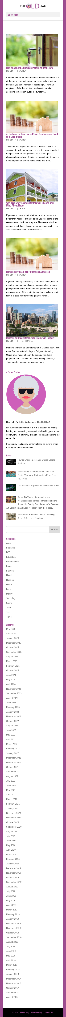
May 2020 (10, 845)
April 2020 (11, 850)
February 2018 (13, 969)
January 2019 (12, 919)
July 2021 (10, 781)
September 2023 (13, 693)
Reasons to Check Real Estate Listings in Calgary (30, 338)
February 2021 (13, 804)
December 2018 (13, 923)
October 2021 (12, 767)
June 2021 (11, 785)
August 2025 (12, 656)
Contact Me (48, 1012)
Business (10, 548)
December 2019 (13, 868)
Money (22, 71)
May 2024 (10, 679)
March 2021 (11, 799)
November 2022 (13, 716)
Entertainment (12, 561)
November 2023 (13, 689)
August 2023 (12, 698)
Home (9, 584)
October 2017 (12, 988)
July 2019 (10, 891)
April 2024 (11, 684)
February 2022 (13, 748)
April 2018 (11, 960)
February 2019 (13, 914)
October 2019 (12, 877)
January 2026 (12, 638)
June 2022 (11, 730)
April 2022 (11, 739)
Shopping (10, 598)
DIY (8, 552)
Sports (9, 603)
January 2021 (12, 808)
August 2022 (12, 725)
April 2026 (11, 633)
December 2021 (13, 758)
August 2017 (12, 997)
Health (9, 575)
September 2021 (13, 771)
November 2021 (13, 762)
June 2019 (11, 896)
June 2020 (11, 840)
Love (8, 589)
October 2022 (12, 721)
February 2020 (13, 859)
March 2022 (11, 744)
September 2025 (13, 652)
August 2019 (12, 887)
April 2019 (11, 905)
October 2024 (12, 670)
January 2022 (12, 753)
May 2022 (10, 735)
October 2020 (12, 822)
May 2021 (10, 790)
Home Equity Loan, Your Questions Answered (28, 272)
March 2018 (11, 965)
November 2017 (13, 983)
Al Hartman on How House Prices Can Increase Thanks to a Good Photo (32, 135)
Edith (13, 71)
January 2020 (12, 863)
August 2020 (12, 831)
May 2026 (10, 629)
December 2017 (13, 979)
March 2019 (11, 910)
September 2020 (13, 827)
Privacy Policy (36, 1012)
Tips (20, 341)
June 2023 (11, 702)
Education (11, 557)
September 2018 (13, 937)
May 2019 (10, 900)
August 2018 (12, 942)
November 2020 (13, 817)
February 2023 (13, 707)
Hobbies (10, 580)
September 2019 (13, 882)
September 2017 (13, 992)
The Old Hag (43, 422)
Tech (8, 607)
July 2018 (10, 946)
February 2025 (13, 666)
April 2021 (11, 794)
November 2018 (13, 928)
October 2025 (12, 647)
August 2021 (12, 776)
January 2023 (12, 712)
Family (9, 566)
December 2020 (13, 813)
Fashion (10, 571)
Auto (8, 543)
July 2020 (10, 836)
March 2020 (11, 854)
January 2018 (12, 974)
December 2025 (13, 643)
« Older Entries (13, 372)
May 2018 (10, 956)
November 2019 (13, 873)
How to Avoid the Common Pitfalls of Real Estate (29, 68)
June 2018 (11, 951)
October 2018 (12, 933)
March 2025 (11, 661)
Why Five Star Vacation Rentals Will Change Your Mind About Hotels (30, 204)
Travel (22, 208)
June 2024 (11, 675)
